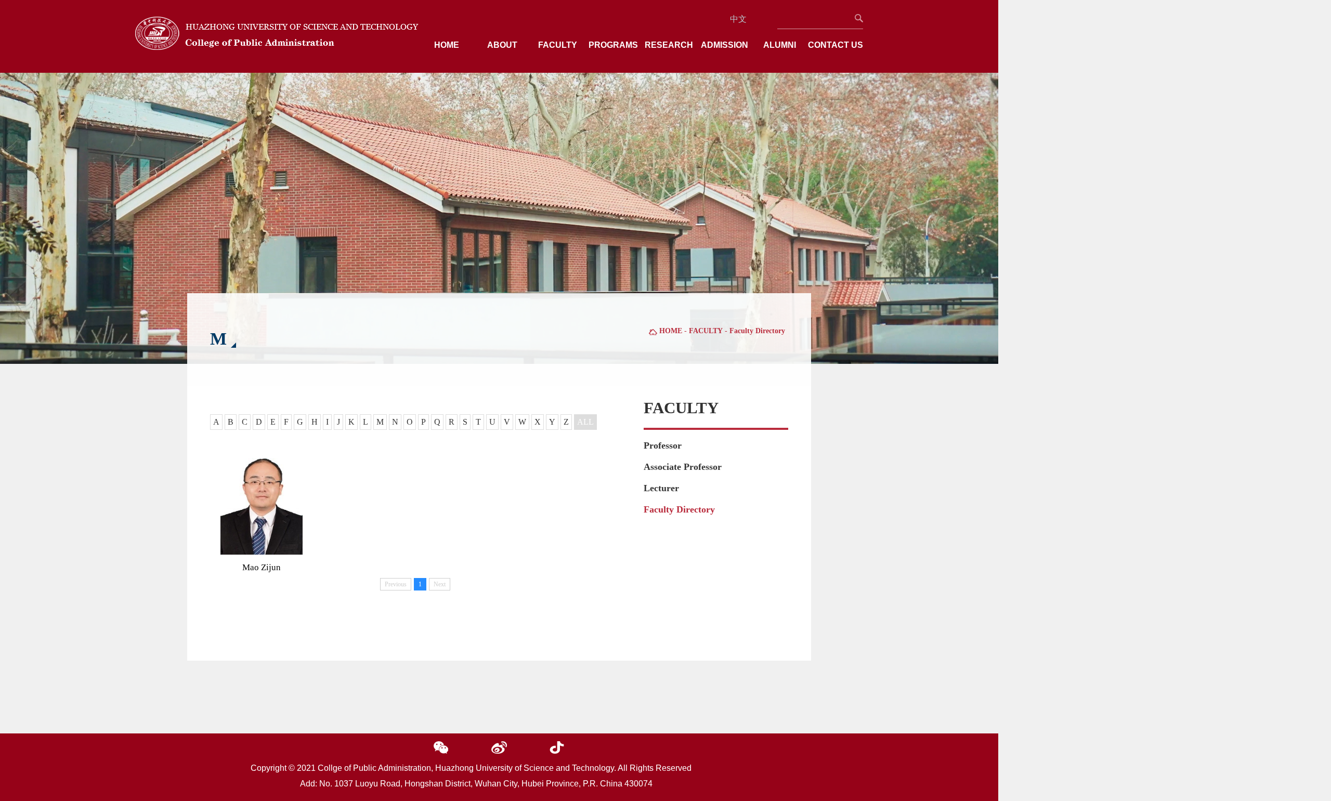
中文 (738, 19)
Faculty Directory (679, 509)
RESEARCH (669, 45)
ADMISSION (724, 45)
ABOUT (502, 45)
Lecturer (661, 488)
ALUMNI (779, 45)
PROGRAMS (613, 45)
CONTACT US (835, 45)
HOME (446, 45)
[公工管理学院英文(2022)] (277, 47)
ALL (585, 421)
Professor (663, 445)
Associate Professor (683, 467)
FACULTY (557, 45)
